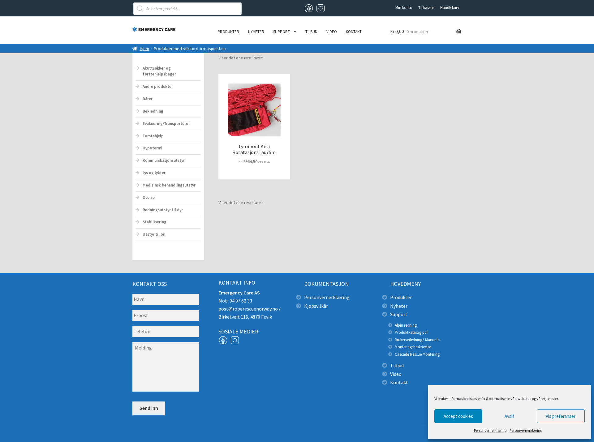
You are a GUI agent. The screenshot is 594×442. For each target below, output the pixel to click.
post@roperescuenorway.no (248, 309)
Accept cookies (458, 416)
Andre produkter (158, 86)
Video (331, 31)
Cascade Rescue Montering (417, 354)
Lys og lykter (154, 172)
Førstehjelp (153, 136)
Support (281, 31)
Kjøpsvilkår (316, 306)
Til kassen (426, 7)
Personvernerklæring (490, 430)
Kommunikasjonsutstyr (164, 160)
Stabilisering (154, 222)
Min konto (403, 7)
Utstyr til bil (154, 234)
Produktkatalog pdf (411, 332)
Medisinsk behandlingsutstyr (169, 185)
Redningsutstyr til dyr (163, 209)
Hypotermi (152, 148)
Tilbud (311, 31)
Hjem (144, 48)
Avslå (509, 416)
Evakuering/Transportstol (166, 123)
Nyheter (256, 31)
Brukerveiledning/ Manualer (418, 339)
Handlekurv (449, 7)
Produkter (228, 31)
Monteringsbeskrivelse (413, 347)
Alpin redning (406, 325)
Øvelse (149, 197)
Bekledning (153, 111)
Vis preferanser (560, 416)
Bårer (148, 98)
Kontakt (354, 31)
